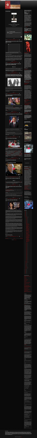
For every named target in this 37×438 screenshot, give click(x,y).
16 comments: (17, 112)
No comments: (17, 198)
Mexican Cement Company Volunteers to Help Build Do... (28, 227)
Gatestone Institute (15, 157)
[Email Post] (19, 62)
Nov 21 (26, 244)
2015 (25, 269)
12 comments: (17, 236)
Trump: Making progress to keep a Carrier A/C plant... (28, 239)
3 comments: (17, 93)
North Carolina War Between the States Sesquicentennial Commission (27, 286)
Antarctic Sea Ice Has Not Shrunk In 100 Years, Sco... (28, 229)
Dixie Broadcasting (26, 279)
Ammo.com (25, 277)
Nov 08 (26, 254)
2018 (25, 214)
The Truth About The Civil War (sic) (28, 236)
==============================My (27, 153)
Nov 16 (26, 248)
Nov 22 (26, 243)
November (26, 217)
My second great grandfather (27, 167)
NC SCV (25, 284)
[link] (25, 84)
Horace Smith (25, 344)
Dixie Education (25, 280)
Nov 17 (26, 247)
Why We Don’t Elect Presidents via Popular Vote (13, 178)
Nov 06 (26, 256)
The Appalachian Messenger (27, 289)
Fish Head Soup (8, 11)
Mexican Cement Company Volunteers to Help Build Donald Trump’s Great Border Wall (13, 64)
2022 (25, 211)
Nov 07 (26, 255)
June (25, 264)
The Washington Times (15, 111)
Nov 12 (26, 251)
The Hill (14, 197)
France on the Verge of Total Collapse (11, 138)
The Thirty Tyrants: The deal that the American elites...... (27, 52)
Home (14, 238)
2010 (25, 273)
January (26, 268)
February (26, 267)
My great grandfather (26, 169)
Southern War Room (26, 288)
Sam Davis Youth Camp (26, 287)
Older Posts (21, 238)
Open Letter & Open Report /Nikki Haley (28, 241)
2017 (25, 215)
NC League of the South (26, 283)
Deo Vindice (25, 278)
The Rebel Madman (26, 290)
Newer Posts (7, 238)
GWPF (14, 92)
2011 (25, 272)
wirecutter (25, 350)
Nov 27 (26, 220)
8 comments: (17, 158)
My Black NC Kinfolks (26, 188)
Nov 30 (26, 218)
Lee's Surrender (25, 187)
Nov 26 (26, 221)
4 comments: (17, 62)
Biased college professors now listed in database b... (27, 231)
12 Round (27, 26)
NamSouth (25, 281)
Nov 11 (26, 252)
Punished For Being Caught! (27, 189)
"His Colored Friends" (26, 186)
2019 (25, 213)
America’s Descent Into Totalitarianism (27, 32)
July (25, 263)
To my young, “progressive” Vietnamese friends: (26, 83)
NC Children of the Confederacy (27, 282)
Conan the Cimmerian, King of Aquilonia (27, 346)
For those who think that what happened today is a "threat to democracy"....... (27, 103)
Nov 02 (26, 259)
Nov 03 (26, 258)
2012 (25, 271)
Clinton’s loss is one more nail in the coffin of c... (27, 225)
